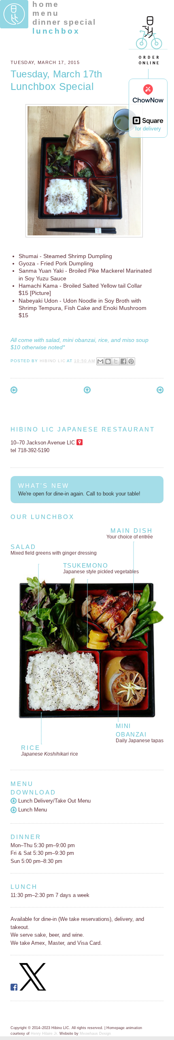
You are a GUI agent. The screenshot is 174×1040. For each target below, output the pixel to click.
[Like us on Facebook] (14, 989)
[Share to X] (116, 361)
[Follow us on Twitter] (33, 989)
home (45, 4)
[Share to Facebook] (123, 361)
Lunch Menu (32, 810)
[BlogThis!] (108, 361)
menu (45, 13)
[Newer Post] (14, 392)
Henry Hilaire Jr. (44, 1033)
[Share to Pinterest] (131, 361)
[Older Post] (160, 392)
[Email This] (100, 361)
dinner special (64, 22)
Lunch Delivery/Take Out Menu (54, 801)
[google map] (79, 443)
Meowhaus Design (95, 1033)
